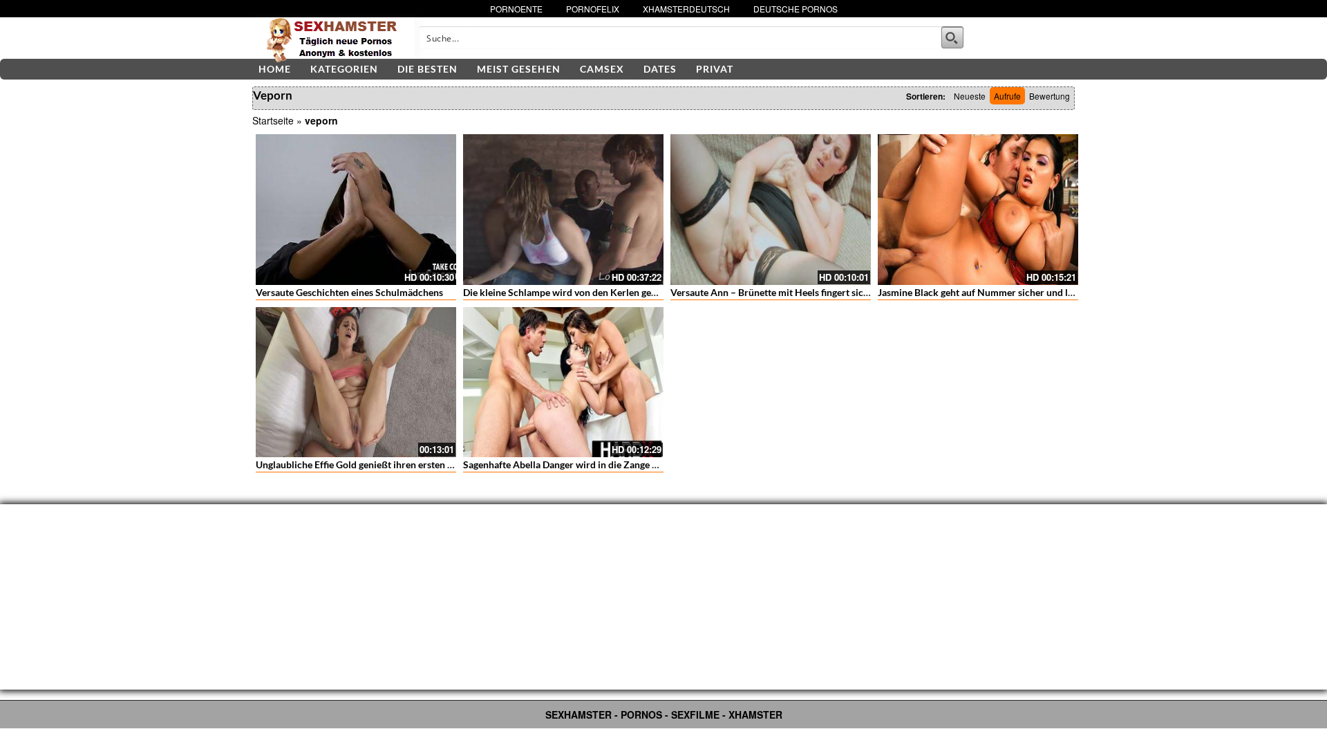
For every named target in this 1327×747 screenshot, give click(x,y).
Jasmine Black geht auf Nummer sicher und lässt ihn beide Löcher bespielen (1039, 292)
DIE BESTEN (427, 69)
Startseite (273, 120)
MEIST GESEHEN (519, 69)
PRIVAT (714, 69)
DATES (660, 69)
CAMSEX (602, 69)
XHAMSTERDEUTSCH (686, 8)
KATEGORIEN (344, 69)
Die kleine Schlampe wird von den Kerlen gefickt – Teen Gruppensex (609, 292)
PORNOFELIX (592, 8)
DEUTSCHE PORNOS (795, 8)
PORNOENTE (516, 8)
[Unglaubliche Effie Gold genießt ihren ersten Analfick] (356, 382)
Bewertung (1049, 96)
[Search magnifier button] (952, 37)
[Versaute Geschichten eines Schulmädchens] (356, 209)
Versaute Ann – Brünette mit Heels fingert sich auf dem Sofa (798, 292)
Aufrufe (1007, 96)
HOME (274, 69)
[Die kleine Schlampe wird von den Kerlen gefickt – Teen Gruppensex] (563, 209)
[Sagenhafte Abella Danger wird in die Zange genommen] (563, 382)
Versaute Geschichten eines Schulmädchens (349, 292)
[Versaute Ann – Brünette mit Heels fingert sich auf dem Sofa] (770, 209)
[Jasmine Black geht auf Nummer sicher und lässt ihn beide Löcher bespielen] (978, 209)
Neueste (970, 96)
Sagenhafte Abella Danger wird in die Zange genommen (581, 464)
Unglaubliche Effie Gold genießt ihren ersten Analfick (369, 464)
